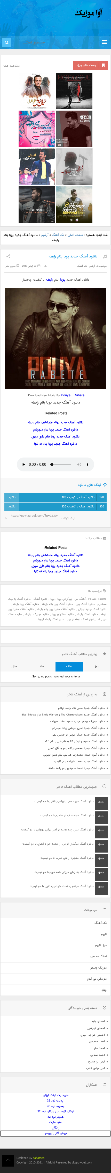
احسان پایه (98, 1021)
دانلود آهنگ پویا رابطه (26, 604)
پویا (62, 279)
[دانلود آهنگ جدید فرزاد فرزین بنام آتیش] (37, 166)
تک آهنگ (58, 235)
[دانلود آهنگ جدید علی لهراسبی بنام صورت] (37, 129)
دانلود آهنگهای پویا (63, 614)
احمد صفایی (97, 1055)
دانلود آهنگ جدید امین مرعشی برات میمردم (78, 728)
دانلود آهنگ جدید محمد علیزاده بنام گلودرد (79, 761)
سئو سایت (55, 1122)
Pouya (66, 395)
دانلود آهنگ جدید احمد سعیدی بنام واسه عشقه (77, 768)
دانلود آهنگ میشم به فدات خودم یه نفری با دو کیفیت (62, 886)
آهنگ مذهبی (98, 956)
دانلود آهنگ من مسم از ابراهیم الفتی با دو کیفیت (64, 801)
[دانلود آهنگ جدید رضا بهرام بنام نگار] (74, 129)
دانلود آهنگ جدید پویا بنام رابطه (73, 256)
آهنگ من (80, 599)
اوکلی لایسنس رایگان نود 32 (55, 1111)
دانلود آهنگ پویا (85, 604)
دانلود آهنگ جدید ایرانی (92, 609)
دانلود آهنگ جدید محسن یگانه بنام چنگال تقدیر (76, 748)
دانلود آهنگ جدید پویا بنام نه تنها (55, 444)
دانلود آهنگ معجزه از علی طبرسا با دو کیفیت (67, 858)
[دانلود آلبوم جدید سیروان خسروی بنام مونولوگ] (74, 91)
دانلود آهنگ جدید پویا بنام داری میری (55, 437)
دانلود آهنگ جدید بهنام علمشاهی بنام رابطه (55, 422)
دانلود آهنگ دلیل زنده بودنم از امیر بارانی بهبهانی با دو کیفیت (57, 829)
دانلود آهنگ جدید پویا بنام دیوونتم (55, 430)
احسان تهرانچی (96, 1028)
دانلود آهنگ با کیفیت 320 (82, 506)
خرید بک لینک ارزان (55, 1095)
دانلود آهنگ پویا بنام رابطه (57, 604)
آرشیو (44, 235)
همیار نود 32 (55, 1117)
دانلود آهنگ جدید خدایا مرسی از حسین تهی (78, 734)
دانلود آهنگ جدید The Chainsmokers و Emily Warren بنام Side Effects (63, 714)
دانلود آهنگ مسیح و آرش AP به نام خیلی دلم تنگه (75, 741)
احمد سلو (99, 1048)
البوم (104, 934)
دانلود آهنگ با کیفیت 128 (83, 497)
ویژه (104, 990)
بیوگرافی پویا (64, 599)
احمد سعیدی (97, 1041)
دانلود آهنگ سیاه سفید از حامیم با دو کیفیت (67, 815)
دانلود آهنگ (40, 599)
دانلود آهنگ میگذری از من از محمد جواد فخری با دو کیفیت (58, 843)
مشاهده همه (11, 66)
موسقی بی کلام (97, 979)
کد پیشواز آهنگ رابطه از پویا (83, 619)
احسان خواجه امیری (93, 1035)
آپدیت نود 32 (55, 1101)
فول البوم (101, 945)
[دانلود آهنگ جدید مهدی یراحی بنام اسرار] (74, 166)
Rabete (102, 599)
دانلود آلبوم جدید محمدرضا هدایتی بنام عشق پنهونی (74, 755)
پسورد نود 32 (55, 1106)
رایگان (55, 1128)
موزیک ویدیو (98, 968)
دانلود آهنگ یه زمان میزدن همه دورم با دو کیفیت (64, 872)
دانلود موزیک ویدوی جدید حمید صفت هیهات (77, 721)
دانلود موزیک (41, 614)
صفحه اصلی (75, 235)
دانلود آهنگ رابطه (87, 614)
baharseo (38, 1158)
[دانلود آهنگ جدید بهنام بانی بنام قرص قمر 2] (74, 204)
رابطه (48, 279)
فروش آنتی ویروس (55, 1133)
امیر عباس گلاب (95, 1068)
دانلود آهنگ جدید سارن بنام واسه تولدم (81, 708)
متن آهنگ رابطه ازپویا (51, 619)
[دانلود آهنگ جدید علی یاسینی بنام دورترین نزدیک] (37, 204)
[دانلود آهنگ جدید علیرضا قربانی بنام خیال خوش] (37, 91)
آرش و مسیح (96, 1061)
